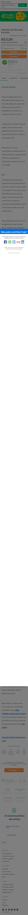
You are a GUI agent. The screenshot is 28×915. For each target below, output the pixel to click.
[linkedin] (22, 242)
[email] (18, 242)
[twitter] (13, 242)
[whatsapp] (9, 242)
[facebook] (5, 242)
